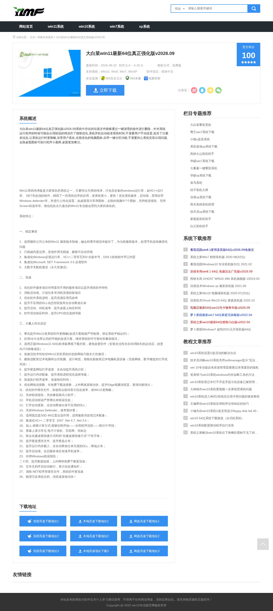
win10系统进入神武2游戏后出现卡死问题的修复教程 (222, 396)
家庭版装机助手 (200, 219)
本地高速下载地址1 (96, 521)
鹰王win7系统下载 (202, 132)
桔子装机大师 (199, 190)
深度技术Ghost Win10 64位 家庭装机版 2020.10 (220, 300)
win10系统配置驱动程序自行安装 (209, 425)
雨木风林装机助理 (202, 204)
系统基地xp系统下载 (203, 146)
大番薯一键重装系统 (203, 168)
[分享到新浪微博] (194, 90)
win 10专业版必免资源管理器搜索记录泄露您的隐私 (222, 367)
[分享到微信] (218, 90)
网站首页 (26, 26)
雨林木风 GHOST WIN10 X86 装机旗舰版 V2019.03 (222, 278)
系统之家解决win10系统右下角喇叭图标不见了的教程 (222, 432)
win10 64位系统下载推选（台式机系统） (214, 418)
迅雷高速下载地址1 (46, 521)
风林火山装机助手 (202, 153)
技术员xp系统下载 (202, 211)
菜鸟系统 (196, 182)
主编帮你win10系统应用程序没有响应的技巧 (217, 403)
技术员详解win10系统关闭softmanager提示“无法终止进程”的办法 (222, 360)
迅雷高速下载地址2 (46, 536)
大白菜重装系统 (200, 124)
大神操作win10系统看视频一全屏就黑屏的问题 (218, 389)
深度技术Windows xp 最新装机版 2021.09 (215, 286)
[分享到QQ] (202, 90)
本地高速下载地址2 (96, 536)
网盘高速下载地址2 (147, 536)
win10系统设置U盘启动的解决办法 (210, 353)
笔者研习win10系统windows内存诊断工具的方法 (220, 374)
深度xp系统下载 (200, 197)
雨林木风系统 (45, 37)
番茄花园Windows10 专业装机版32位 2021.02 (218, 264)
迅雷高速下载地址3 (46, 551)
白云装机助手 (199, 226)
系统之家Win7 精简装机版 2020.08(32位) (215, 257)
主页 (32, 37)
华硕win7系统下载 (202, 161)
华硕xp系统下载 (200, 175)
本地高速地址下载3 (96, 551)
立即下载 (108, 90)
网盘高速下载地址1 (147, 521)
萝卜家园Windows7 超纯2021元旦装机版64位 (217, 329)
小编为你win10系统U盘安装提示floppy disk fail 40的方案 (222, 411)
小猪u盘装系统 (200, 139)
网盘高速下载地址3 (147, 551)
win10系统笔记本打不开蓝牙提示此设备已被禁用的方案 (222, 382)
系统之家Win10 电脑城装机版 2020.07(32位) (217, 293)
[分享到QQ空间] (210, 90)
